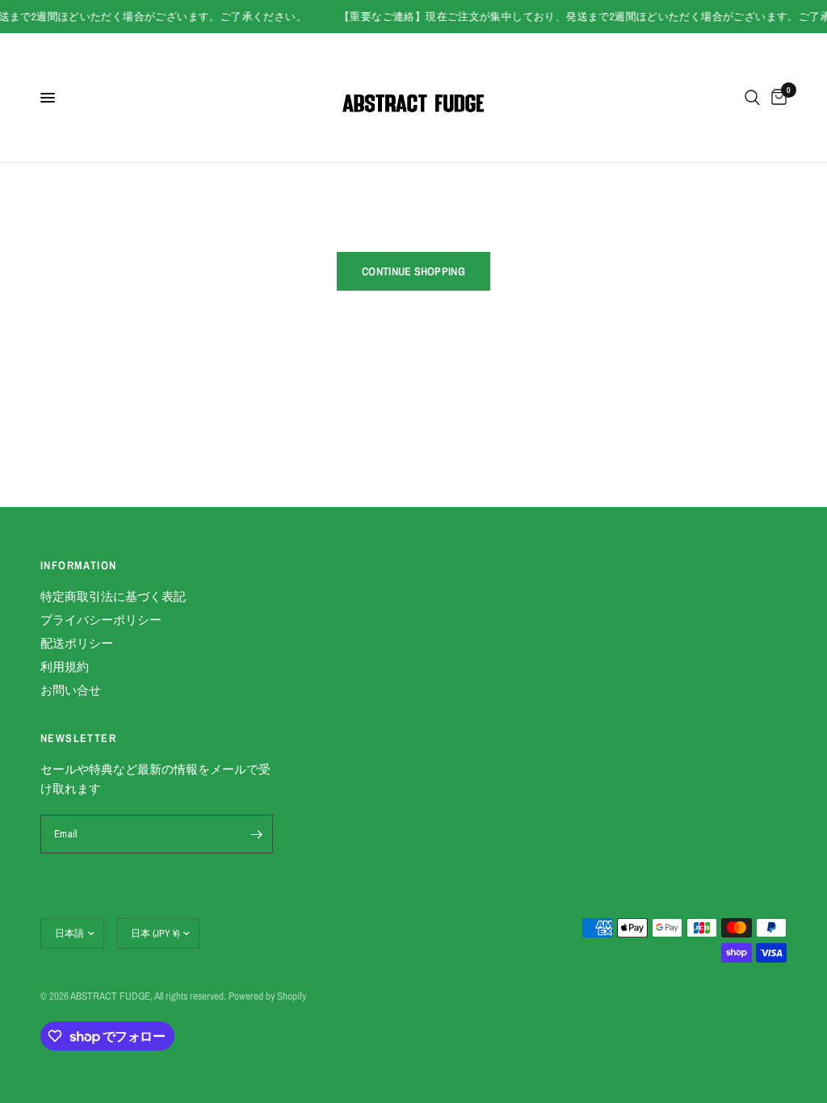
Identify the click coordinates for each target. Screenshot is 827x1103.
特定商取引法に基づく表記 (113, 596)
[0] (776, 97)
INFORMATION (78, 565)
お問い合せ (70, 690)
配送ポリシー (76, 643)
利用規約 (64, 666)
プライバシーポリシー (101, 619)
